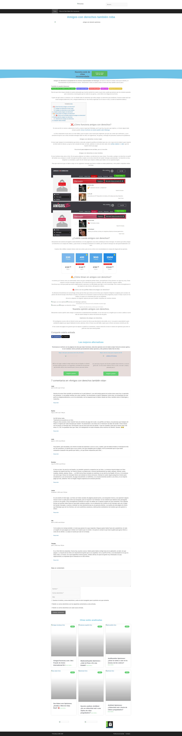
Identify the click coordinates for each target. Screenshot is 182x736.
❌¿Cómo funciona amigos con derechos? (63, 106)
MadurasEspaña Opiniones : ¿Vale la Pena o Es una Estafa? (91, 663)
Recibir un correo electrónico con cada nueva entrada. (67, 607)
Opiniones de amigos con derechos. (64, 118)
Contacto (128, 733)
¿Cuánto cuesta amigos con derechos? (62, 112)
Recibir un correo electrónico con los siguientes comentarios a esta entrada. (74, 604)
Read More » (69, 665)
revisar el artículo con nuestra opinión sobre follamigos (95, 130)
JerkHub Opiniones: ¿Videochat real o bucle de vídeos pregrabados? (117, 707)
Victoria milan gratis (94, 88)
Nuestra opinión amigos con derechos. (62, 117)
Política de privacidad (118, 733)
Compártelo (57, 336)
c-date (122, 144)
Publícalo (66, 336)
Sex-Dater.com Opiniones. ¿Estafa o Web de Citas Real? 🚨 (62, 706)
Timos (54, 11)
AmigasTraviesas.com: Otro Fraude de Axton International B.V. (63, 663)
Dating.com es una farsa (115, 88)
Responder (56, 402)
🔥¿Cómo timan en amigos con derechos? (63, 113)
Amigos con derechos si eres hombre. (64, 110)
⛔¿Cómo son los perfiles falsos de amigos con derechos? (69, 115)
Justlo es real (104, 88)
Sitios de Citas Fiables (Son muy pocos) (69, 11)
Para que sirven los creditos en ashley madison (63, 88)
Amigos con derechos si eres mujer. (64, 108)
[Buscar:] (116, 4)
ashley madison (115, 144)
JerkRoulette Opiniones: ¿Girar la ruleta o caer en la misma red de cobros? (117, 661)
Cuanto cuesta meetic (82, 88)
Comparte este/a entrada (59, 120)
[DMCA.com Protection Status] (109, 727)
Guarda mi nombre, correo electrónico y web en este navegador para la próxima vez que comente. (81, 600)
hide (71, 103)
